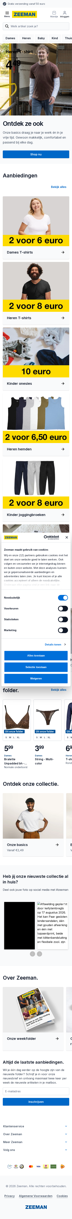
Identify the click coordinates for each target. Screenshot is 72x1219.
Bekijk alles (58, 187)
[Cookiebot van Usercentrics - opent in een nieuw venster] (44, 537)
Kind (55, 38)
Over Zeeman (12, 1134)
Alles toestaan (36, 655)
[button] (19, 925)
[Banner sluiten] (67, 537)
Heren (26, 38)
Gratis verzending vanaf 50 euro (26, 3)
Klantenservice (13, 1126)
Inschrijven (36, 1102)
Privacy (9, 1196)
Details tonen (53, 644)
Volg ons (9, 1150)
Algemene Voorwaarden (35, 1196)
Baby (41, 38)
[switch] (63, 608)
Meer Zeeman (12, 1142)
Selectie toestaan (36, 667)
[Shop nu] (36, 79)
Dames (10, 38)
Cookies (62, 1196)
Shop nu (36, 154)
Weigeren (36, 678)
